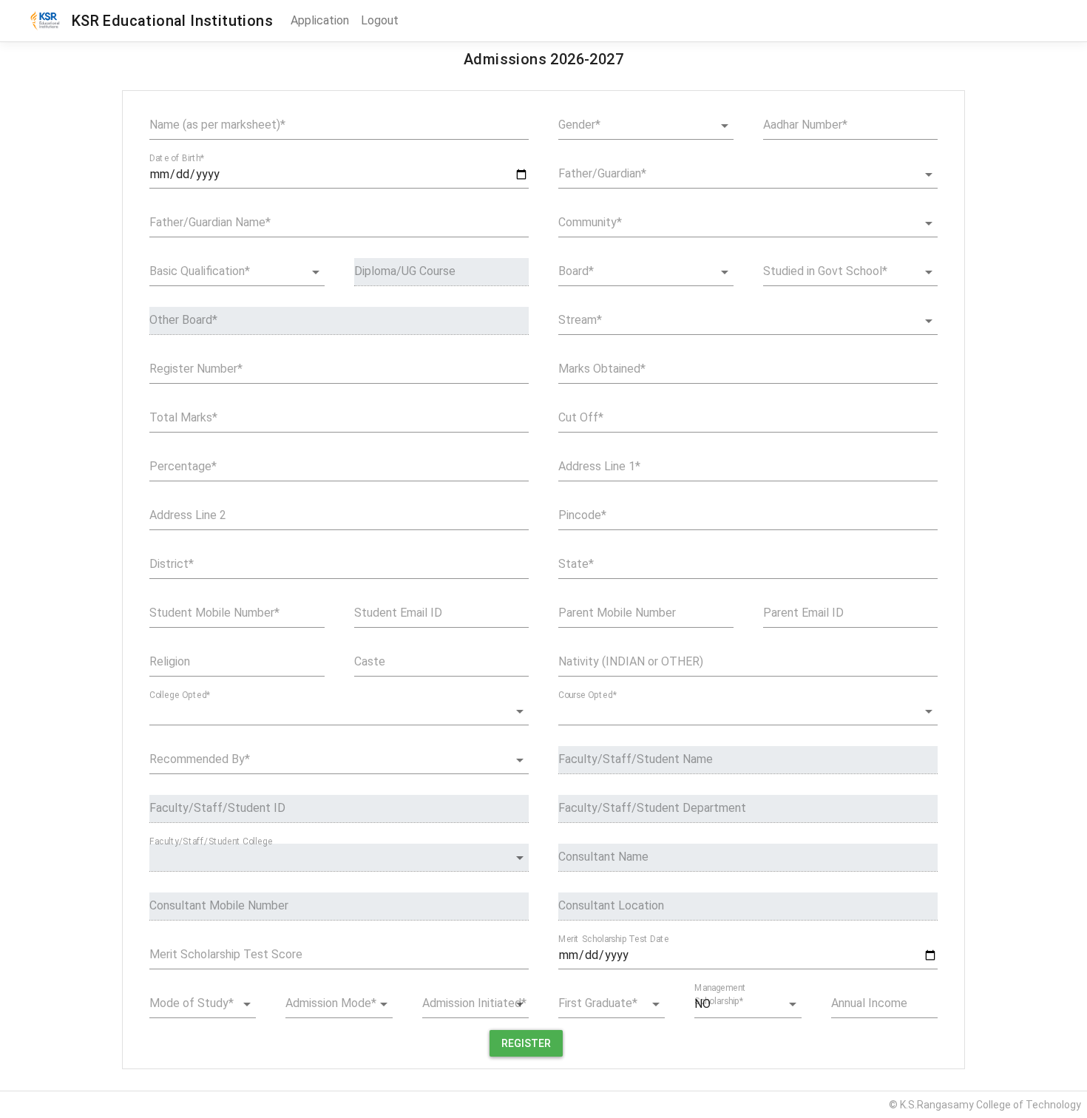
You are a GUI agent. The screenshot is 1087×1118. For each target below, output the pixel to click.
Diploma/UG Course (405, 271)
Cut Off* (580, 417)
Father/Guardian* (602, 173)
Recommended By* (199, 759)
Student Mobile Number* (214, 613)
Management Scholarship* (720, 994)
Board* (576, 271)
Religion (169, 661)
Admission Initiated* (474, 1003)
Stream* (580, 320)
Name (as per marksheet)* (217, 125)
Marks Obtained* (602, 369)
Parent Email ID (803, 613)
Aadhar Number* (805, 125)
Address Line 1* (599, 466)
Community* (590, 222)
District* (171, 564)
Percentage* (183, 466)
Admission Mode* (330, 1003)
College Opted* (180, 695)
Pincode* (582, 515)
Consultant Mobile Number (218, 905)
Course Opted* (587, 695)
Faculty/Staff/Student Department (652, 808)
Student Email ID (398, 613)
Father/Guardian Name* (210, 222)
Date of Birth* (176, 158)
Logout (380, 20)
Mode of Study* (191, 1003)
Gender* (579, 125)
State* (576, 564)
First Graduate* (597, 1003)
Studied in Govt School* (825, 271)
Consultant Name (603, 857)
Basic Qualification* (199, 271)
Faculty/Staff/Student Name (635, 759)
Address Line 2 (187, 515)
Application (320, 20)
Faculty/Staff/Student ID (217, 808)
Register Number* (196, 369)
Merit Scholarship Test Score (225, 954)
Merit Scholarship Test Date (613, 939)
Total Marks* (183, 417)
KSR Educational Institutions (168, 21)
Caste (369, 661)
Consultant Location (611, 905)
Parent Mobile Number (617, 613)
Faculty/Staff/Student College (211, 841)
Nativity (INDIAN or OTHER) (630, 661)
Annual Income (869, 1003)
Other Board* (183, 320)
